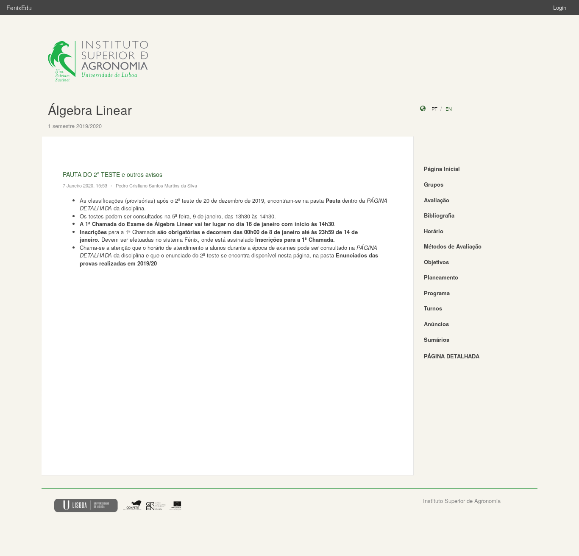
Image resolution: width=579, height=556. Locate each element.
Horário (433, 231)
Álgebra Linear (90, 110)
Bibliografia (439, 215)
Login (559, 7)
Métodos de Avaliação (453, 246)
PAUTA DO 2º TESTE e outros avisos (112, 174)
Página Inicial (442, 169)
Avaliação (436, 200)
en (448, 108)
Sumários (436, 339)
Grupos (433, 184)
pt (434, 108)
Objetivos (436, 262)
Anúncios (436, 324)
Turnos (433, 308)
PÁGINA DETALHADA (451, 356)
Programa (437, 293)
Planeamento (441, 277)
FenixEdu (19, 7)
